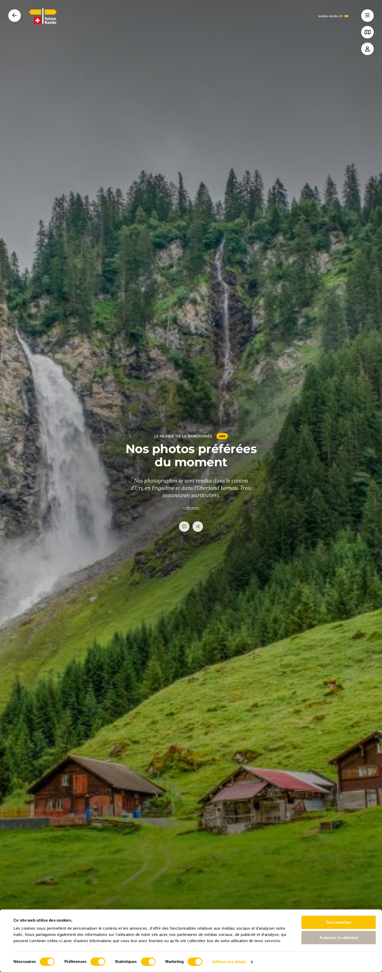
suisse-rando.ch (330, 16)
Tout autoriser (338, 922)
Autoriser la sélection (338, 937)
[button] (367, 15)
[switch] (97, 961)
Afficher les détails (229, 962)
